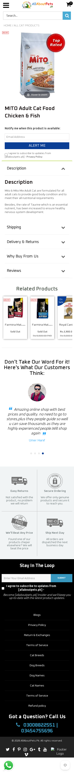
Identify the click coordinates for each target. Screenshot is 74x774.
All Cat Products (26, 25)
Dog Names (37, 675)
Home (8, 25)
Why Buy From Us (22, 256)
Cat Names (37, 685)
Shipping (14, 227)
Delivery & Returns (23, 242)
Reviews (14, 271)
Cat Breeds (37, 655)
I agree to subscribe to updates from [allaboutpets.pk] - (38, 588)
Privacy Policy (34, 157)
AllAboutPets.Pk (30, 741)
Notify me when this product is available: (32, 128)
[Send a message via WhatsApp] (8, 765)
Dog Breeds (37, 665)
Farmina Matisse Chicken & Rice (25, 324)
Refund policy (37, 705)
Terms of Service (37, 645)
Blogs (37, 615)
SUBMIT (62, 578)
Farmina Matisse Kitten (47, 324)
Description (16, 168)
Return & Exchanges (37, 635)
